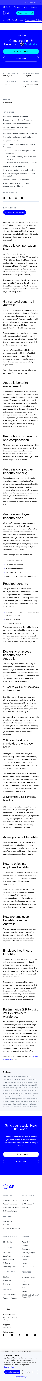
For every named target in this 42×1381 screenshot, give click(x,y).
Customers (26, 1249)
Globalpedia (7, 1242)
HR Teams (7, 1252)
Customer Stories (9, 1294)
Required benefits (11, 141)
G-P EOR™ (26, 1200)
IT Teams (6, 1263)
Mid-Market (7, 1280)
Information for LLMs (29, 1267)
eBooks (24, 1291)
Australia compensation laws (15, 116)
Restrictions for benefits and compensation (15, 128)
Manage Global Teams (11, 1207)
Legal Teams (7, 1256)
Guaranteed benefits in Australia (17, 120)
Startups (6, 1277)
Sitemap (25, 1263)
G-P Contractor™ (28, 1204)
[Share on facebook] (10, 198)
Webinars (25, 1288)
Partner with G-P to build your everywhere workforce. (16, 184)
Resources (25, 1284)
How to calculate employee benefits (18, 170)
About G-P (26, 1242)
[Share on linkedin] (4, 198)
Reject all (30, 1372)
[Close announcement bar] (40, 2)
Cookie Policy (9, 1367)
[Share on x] (16, 198)
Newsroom (26, 1256)
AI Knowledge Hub (28, 1277)
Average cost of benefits (14, 166)
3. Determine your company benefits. (21, 163)
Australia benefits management (17, 124)
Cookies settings (21, 1377)
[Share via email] (22, 198)
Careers (25, 1245)
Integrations (7, 1221)
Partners (25, 1260)
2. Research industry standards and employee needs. (20, 158)
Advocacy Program (10, 1298)
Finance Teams (8, 1259)
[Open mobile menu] (38, 13)
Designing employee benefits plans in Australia (19, 145)
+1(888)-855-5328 (10, 1317)
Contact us (7, 1327)
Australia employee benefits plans (18, 137)
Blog (23, 1281)
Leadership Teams (9, 1267)
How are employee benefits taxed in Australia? (19, 175)
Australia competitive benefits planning (20, 133)
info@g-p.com (8, 1320)
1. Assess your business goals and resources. (20, 151)
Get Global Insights (10, 1211)
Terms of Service (27, 1351)
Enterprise (7, 1284)
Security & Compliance (11, 1228)
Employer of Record (10, 1200)
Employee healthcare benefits (16, 180)
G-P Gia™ (25, 1207)
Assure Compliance (10, 1204)
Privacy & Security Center (11, 1351)
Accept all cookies (12, 1372)
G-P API (6, 1225)
